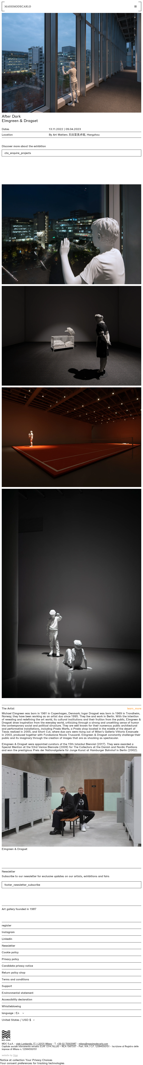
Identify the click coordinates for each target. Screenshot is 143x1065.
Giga (15, 1055)
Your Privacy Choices (38, 1060)
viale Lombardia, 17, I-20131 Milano (34, 1043)
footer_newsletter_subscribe (22, 885)
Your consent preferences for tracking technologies (32, 1063)
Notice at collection (12, 1060)
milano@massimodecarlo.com (93, 1043)
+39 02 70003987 (66, 1043)
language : (9, 1013)
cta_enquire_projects (18, 153)
